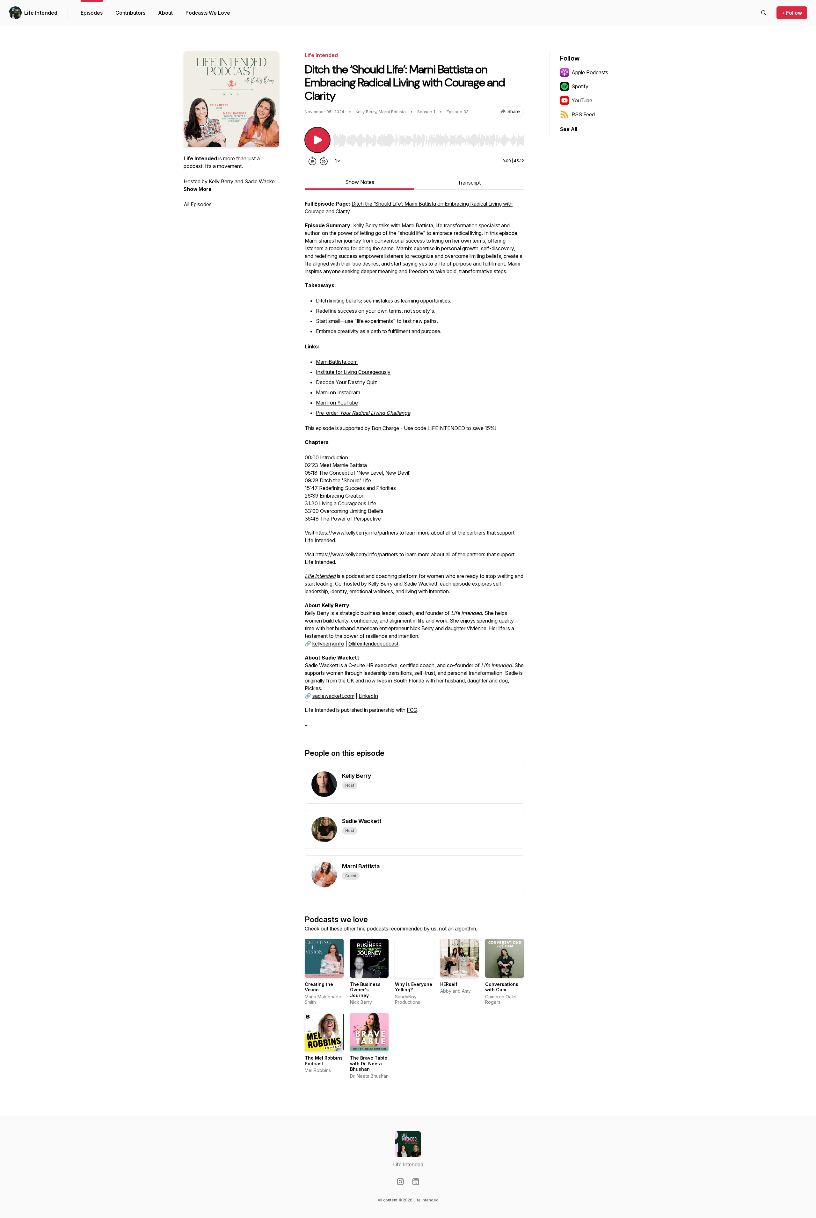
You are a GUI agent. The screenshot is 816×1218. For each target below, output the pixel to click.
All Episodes (198, 204)
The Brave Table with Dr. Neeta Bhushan (368, 1063)
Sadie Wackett (261, 181)
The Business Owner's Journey (365, 989)
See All (568, 129)
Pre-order (363, 413)
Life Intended (40, 13)
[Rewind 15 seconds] (312, 161)
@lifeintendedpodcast (373, 643)
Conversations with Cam (501, 987)
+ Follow (792, 13)
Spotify (580, 86)
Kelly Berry (221, 181)
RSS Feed (583, 114)
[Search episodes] (763, 13)
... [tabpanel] (414, 464)
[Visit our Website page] (415, 1181)
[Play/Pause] (317, 140)
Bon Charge (385, 428)
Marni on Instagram (338, 392)
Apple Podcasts (590, 72)
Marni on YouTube (337, 402)
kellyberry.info (328, 643)
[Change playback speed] (337, 161)
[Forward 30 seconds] (323, 161)
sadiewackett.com (333, 696)
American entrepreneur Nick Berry (395, 628)
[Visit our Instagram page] (400, 1181)
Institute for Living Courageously (353, 372)
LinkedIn (368, 696)
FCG (412, 710)
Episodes (92, 13)
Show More (198, 189)
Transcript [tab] (469, 182)
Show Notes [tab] (359, 182)
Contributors (130, 13)
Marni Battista (417, 225)
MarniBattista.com (337, 362)
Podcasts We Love (208, 13)
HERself (448, 984)
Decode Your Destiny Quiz (346, 382)
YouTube (582, 100)
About (165, 13)
